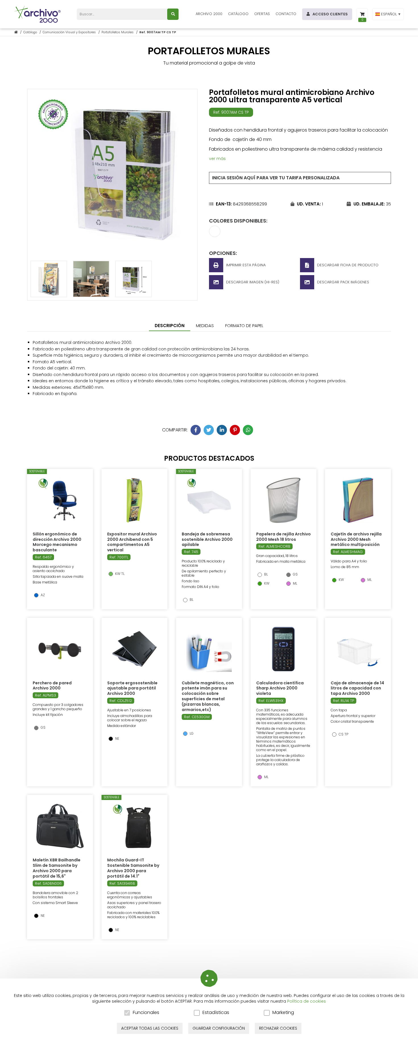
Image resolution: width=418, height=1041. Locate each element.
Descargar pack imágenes (343, 282)
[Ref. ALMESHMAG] (358, 500)
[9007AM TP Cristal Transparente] (214, 235)
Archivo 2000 (209, 13)
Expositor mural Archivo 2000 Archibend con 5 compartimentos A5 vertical (132, 542)
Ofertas (262, 13)
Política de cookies (306, 1001)
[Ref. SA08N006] (60, 826)
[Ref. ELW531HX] (283, 649)
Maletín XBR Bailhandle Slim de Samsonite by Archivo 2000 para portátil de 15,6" (56, 868)
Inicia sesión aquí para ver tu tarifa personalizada (276, 177)
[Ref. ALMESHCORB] (283, 500)
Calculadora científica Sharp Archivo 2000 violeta (280, 688)
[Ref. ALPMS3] (60, 649)
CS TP (343, 734)
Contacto (286, 13)
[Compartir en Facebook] (196, 430)
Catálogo (238, 13)
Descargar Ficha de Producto (347, 265)
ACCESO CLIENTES (330, 14)
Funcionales (146, 1013)
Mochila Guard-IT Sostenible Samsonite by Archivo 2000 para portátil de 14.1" (133, 868)
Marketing (283, 1013)
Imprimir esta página (246, 265)
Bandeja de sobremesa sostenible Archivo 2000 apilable (207, 539)
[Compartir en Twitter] (209, 430)
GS (295, 574)
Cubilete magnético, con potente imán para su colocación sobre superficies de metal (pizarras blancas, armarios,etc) (208, 696)
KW (266, 583)
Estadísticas (215, 1013)
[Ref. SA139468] (134, 826)
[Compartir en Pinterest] (235, 430)
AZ (42, 595)
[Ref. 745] (209, 500)
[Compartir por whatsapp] (248, 430)
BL (191, 599)
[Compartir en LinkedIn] (222, 430)
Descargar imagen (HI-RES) (252, 282)
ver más (217, 159)
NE (116, 738)
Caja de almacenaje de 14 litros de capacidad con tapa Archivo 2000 (357, 688)
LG (191, 733)
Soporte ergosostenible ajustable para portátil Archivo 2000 (132, 688)
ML (294, 583)
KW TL (119, 574)
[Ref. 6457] (60, 500)
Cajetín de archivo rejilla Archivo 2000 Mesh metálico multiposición (356, 539)
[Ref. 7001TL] (134, 500)
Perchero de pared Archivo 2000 (52, 685)
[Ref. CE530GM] (209, 649)
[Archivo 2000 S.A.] (38, 14)
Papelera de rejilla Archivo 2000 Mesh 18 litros (283, 536)
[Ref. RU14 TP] (358, 649)
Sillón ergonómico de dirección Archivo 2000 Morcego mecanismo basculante (57, 542)
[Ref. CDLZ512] (134, 649)
